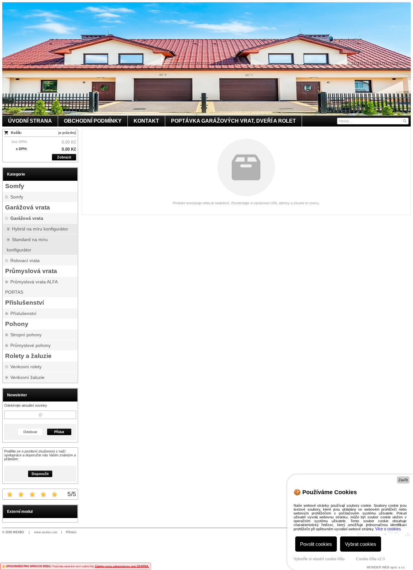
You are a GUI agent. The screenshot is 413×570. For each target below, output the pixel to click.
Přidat (59, 432)
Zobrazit (64, 157)
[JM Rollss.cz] (206, 59)
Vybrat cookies (360, 544)
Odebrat (30, 432)
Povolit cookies (316, 544)
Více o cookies (388, 529)
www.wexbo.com (45, 532)
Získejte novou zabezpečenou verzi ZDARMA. (122, 566)
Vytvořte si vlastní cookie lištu (319, 559)
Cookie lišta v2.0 (370, 559)
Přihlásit (71, 532)
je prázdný (67, 133)
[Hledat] (404, 121)
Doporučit (40, 474)
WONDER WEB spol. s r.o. (386, 567)
